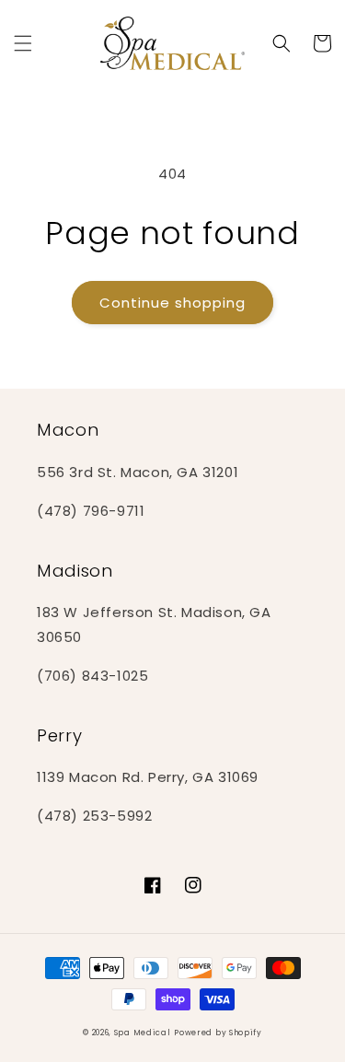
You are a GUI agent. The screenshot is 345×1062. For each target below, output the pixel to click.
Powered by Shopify (218, 1032)
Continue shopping (172, 302)
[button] (23, 43)
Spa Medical (142, 1032)
